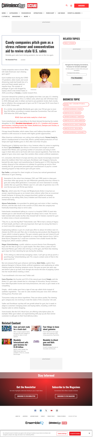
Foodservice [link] (26, 13)
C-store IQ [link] (6, 16)
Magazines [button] (16, 16)
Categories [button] (13, 13)
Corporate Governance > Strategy (73, 109)
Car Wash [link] (61, 13)
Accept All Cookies (75, 433)
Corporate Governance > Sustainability (74, 132)
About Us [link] (17, 416)
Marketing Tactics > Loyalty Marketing (74, 124)
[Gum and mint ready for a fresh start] (7, 328)
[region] (46, 433)
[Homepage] (19, 5)
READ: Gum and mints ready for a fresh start (30, 117)
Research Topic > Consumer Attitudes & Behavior (74, 104)
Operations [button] (38, 13)
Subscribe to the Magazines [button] (66, 396)
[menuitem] (5, 13)
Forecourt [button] (50, 13)
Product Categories (69, 43)
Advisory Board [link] (34, 416)
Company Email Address (73, 73)
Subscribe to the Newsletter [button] (26, 396)
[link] (35, 411)
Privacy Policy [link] (51, 416)
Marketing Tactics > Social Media (72, 128)
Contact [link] (43, 416)
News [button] (4, 13)
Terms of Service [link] (61, 416)
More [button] (26, 16)
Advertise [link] (25, 416)
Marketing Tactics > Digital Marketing (74, 120)
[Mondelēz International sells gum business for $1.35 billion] (7, 341)
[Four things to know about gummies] (36, 328)
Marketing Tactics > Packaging (72, 112)
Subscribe (81, 6)
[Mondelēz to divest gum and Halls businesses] (36, 341)
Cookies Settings (72, 416)
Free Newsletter (76, 78)
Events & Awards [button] (74, 13)
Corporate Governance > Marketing (73, 116)
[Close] (89, 433)
